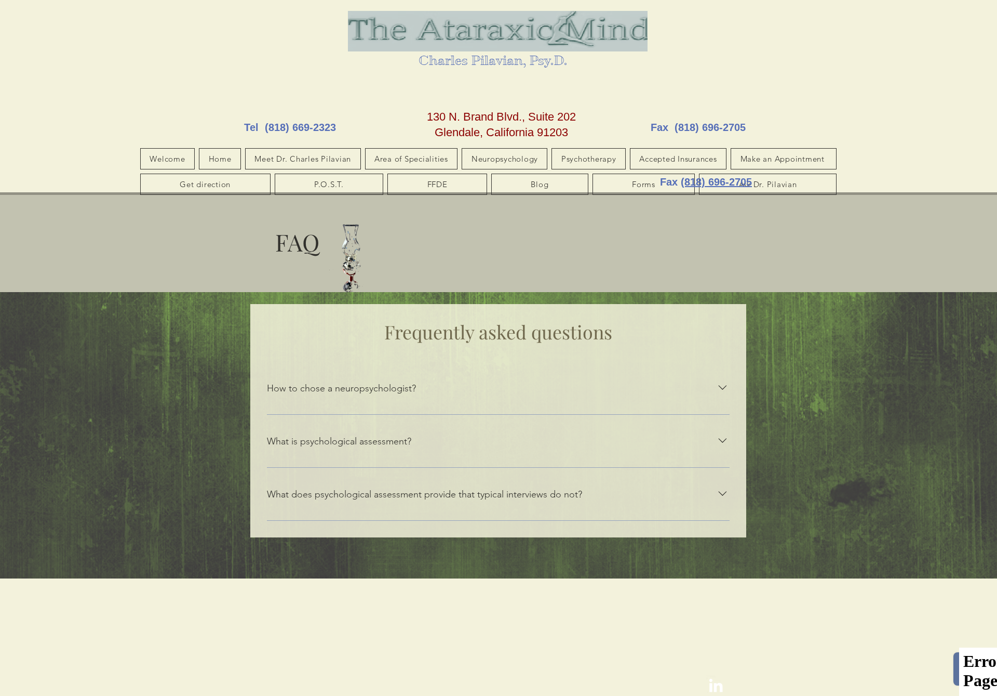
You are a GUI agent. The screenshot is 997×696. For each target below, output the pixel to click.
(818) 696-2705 (710, 127)
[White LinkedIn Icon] (715, 685)
